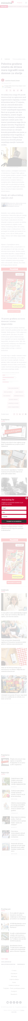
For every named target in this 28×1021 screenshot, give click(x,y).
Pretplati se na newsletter (14, 521)
